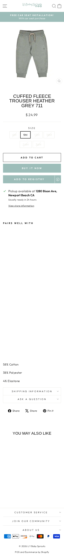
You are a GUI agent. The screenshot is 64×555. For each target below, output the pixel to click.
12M (37, 135)
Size (32, 128)
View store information (21, 205)
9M (25, 135)
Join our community (31, 521)
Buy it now (32, 168)
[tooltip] (58, 179)
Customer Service (31, 512)
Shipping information (32, 391)
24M (26, 144)
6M (14, 135)
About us (31, 530)
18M (49, 135)
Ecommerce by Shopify (37, 552)
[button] (32, 179)
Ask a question (32, 399)
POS (17, 552)
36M (38, 144)
